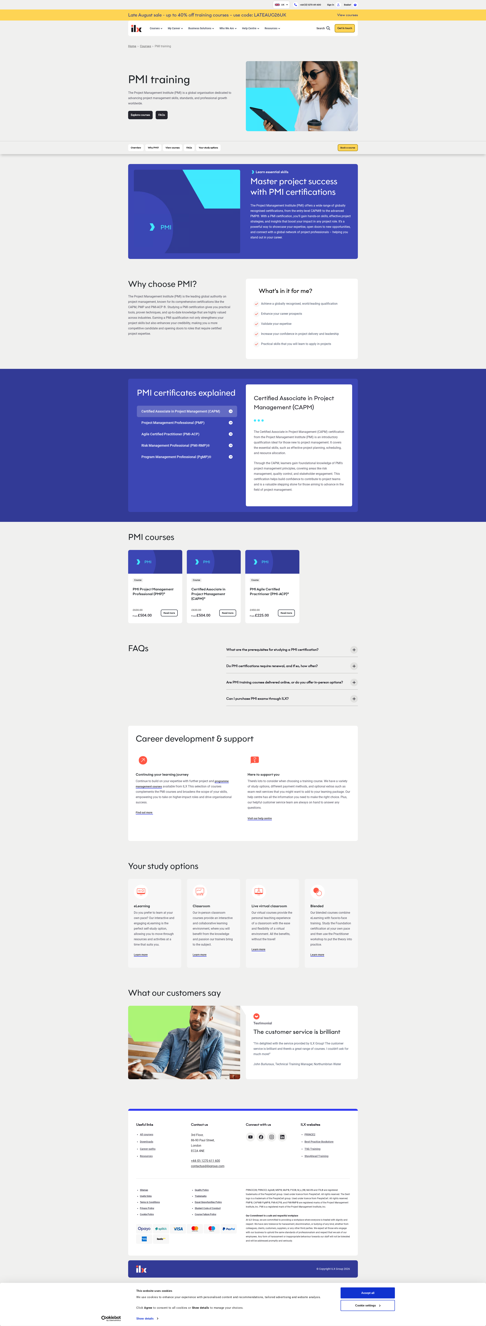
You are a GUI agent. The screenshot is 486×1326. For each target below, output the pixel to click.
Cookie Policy (147, 1214)
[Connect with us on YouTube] (250, 1137)
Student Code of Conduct (208, 1208)
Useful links (146, 1196)
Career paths (147, 1148)
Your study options (208, 147)
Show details (145, 1318)
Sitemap (144, 1190)
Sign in (330, 4)
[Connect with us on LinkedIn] (282, 1137)
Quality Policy (202, 1190)
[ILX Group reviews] (161, 1239)
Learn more (141, 954)
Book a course (347, 147)
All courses (146, 1134)
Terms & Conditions (150, 1202)
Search (320, 28)
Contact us (199, 1124)
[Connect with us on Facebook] (261, 1137)
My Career (174, 28)
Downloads (146, 1141)
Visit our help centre (260, 818)
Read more (169, 612)
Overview (136, 147)
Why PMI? (153, 147)
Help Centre (249, 28)
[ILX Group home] (136, 28)
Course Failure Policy (205, 1214)
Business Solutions (199, 28)
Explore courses (140, 115)
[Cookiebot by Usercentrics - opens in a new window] (111, 1318)
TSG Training (312, 1148)
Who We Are (226, 28)
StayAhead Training (316, 1156)
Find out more (144, 812)
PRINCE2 (310, 1134)
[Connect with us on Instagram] (271, 1137)
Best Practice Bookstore (319, 1141)
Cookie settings (365, 1305)
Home (132, 46)
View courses (173, 147)
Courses (155, 28)
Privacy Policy (147, 1208)
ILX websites (310, 1124)
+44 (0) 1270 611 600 (310, 4)
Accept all (367, 1292)
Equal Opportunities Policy (208, 1202)
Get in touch (344, 28)
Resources (271, 28)
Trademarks (201, 1196)
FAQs (161, 115)
